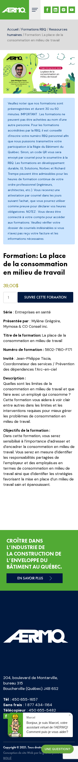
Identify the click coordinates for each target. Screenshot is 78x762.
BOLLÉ (7, 758)
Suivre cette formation (45, 297)
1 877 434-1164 (38, 704)
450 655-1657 (25, 699)
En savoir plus (30, 578)
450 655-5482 (42, 710)
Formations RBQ (33, 29)
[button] (67, 61)
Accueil (12, 29)
